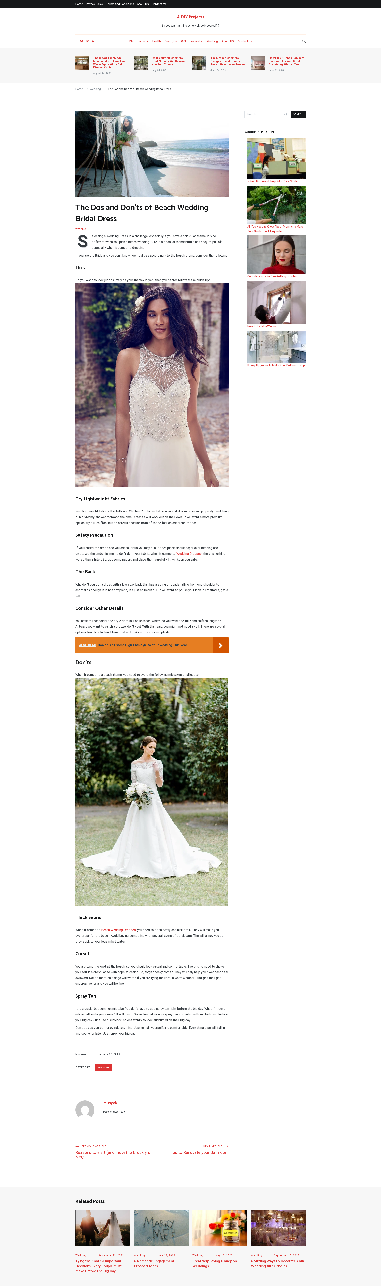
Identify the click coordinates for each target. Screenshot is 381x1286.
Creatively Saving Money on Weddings (214, 1263)
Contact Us (245, 41)
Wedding (212, 41)
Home (79, 4)
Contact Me (159, 4)
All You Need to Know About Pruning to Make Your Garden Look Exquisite (275, 229)
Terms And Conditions (120, 4)
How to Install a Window (262, 326)
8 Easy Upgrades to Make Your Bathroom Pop (276, 365)
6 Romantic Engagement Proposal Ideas (154, 1263)
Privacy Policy (94, 4)
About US (143, 4)
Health (156, 41)
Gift (183, 41)
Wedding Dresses (189, 554)
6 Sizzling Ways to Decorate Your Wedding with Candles (277, 1263)
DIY (131, 41)
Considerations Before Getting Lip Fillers (272, 276)
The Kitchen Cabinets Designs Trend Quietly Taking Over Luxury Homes (227, 61)
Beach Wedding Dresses (118, 930)
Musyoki (80, 1054)
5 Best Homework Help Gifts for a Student (273, 181)
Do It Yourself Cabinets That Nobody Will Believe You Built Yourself (168, 61)
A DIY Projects (190, 17)
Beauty (169, 41)
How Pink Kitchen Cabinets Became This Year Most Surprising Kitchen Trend (286, 61)
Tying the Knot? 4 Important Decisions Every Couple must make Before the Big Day (98, 1266)
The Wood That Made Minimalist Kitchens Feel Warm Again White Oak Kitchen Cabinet (109, 62)
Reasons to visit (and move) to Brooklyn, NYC (112, 1152)
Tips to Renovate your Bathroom (199, 1150)
